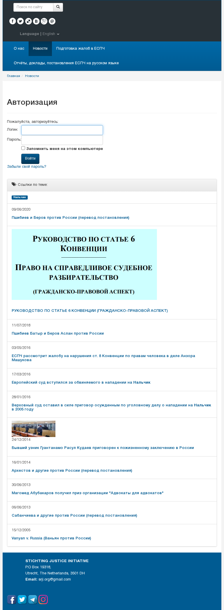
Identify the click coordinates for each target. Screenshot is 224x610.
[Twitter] (20, 21)
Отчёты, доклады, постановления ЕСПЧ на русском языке (66, 63)
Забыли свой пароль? (26, 167)
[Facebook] (12, 21)
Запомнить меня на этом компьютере (64, 149)
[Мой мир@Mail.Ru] (52, 21)
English (49, 34)
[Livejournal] (44, 21)
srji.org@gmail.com (54, 579)
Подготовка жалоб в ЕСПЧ (80, 48)
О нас (19, 48)
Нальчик (19, 197)
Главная (13, 76)
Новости (40, 48)
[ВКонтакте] (36, 21)
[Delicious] (28, 21)
